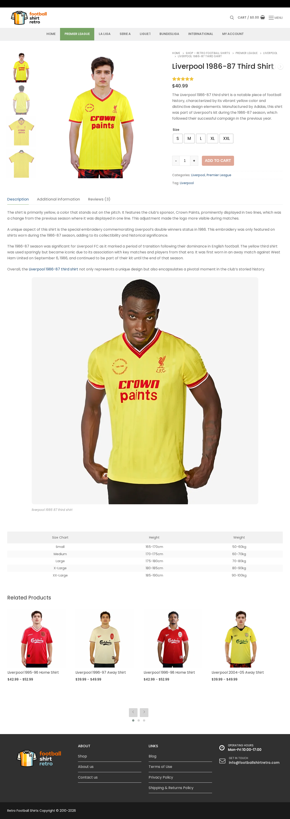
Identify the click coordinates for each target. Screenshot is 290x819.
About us (86, 766)
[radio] (177, 138)
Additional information (58, 199)
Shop (82, 756)
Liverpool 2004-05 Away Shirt (238, 672)
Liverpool (198, 175)
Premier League (247, 53)
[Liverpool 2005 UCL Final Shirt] (273, 67)
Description (18, 199)
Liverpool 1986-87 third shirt (53, 269)
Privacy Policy (161, 777)
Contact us (88, 777)
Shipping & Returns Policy (171, 787)
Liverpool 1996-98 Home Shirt (169, 672)
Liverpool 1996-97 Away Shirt (100, 672)
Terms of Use (160, 766)
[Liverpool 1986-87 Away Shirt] (280, 67)
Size (176, 129)
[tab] (18, 199)
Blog (152, 756)
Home (176, 53)
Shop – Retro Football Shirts (208, 53)
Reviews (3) (99, 199)
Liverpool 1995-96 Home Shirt (33, 672)
